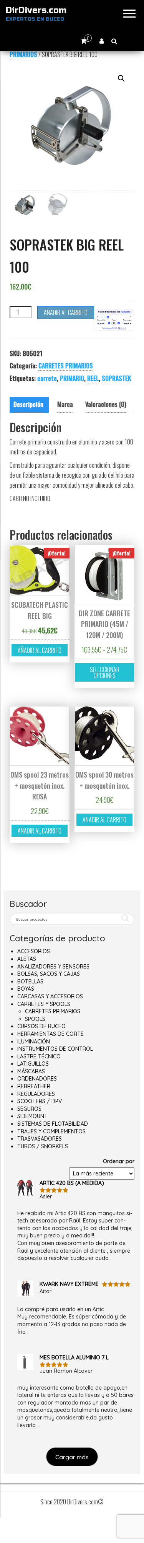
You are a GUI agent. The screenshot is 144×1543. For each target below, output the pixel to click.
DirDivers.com (36, 10)
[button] (121, 78)
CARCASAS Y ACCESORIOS (50, 996)
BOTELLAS (30, 981)
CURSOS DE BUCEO (41, 1026)
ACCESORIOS (33, 951)
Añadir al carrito (66, 312)
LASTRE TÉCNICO (39, 1056)
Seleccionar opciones (104, 672)
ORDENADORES (37, 1078)
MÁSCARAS (31, 1071)
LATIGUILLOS (33, 1063)
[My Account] (102, 41)
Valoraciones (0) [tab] (105, 404)
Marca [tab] (65, 404)
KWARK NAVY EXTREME (69, 1284)
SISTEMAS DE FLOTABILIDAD (52, 1123)
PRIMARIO (72, 378)
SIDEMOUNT (32, 1116)
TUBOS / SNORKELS (42, 1146)
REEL (93, 378)
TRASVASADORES (39, 1138)
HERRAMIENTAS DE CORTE (50, 1033)
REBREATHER (33, 1086)
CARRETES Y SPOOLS (43, 1004)
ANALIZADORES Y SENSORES (53, 966)
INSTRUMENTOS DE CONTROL (55, 1048)
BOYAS (25, 988)
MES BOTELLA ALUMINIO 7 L (74, 1357)
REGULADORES (36, 1094)
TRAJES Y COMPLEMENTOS (51, 1131)
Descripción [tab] (28, 404)
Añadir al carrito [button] (39, 650)
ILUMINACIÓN (33, 1041)
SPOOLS (35, 1019)
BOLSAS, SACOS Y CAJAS (48, 973)
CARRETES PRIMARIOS (65, 365)
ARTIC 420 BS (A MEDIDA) (72, 1183)
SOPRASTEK (116, 378)
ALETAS (26, 958)
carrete (47, 378)
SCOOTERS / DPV (39, 1101)
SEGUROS (29, 1108)
